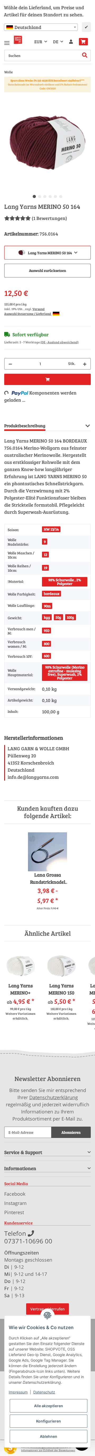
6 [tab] (60, 196)
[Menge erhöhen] (85, 363)
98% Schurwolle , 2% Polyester (64, 581)
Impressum (18, 1392)
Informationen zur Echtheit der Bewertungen (48, 1450)
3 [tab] (44, 196)
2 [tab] (39, 196)
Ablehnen (48, 1436)
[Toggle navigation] (7, 40)
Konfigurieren (48, 1421)
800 (46, 643)
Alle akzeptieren (48, 1406)
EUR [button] (38, 41)
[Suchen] (85, 55)
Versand (38, 309)
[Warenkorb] (83, 41)
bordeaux (51, 593)
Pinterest (14, 1212)
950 (46, 630)
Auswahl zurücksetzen (47, 270)
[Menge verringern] (10, 363)
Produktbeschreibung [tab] (24, 425)
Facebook (14, 1194)
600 (46, 655)
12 (45, 554)
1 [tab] (34, 196)
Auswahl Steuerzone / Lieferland (27, 313)
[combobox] (41, 27)
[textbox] (41, 27)
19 (45, 567)
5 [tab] (55, 196)
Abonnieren (70, 1132)
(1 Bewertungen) (49, 218)
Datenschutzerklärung (53, 1097)
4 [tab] (50, 196)
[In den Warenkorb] (8, 96)
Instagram (15, 1203)
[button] (71, 41)
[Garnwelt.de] (18, 40)
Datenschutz (44, 1392)
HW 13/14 (51, 529)
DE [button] (55, 41)
